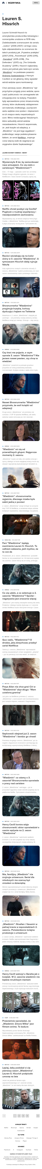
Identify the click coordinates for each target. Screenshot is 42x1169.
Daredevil (7, 59)
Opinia (22, 1127)
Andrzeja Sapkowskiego (13, 75)
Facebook (7, 1150)
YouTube (28, 1150)
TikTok (36, 1150)
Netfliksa (22, 137)
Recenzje (14, 1127)
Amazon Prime (19, 1138)
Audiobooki (21, 1130)
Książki (36, 1127)
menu (36, 2)
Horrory (17, 1141)
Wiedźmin (7, 72)
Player (25, 1141)
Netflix (6, 1127)
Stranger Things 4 (32, 1138)
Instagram (20, 1150)
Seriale (28, 1127)
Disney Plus (8, 1138)
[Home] (13, 3)
